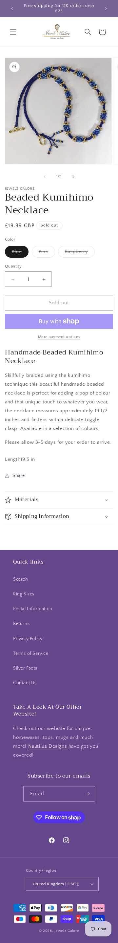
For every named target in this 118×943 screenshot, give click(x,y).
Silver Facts (25, 668)
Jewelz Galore (66, 931)
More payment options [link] (59, 337)
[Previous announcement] (12, 8)
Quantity (13, 266)
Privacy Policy (27, 638)
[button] (13, 32)
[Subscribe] (87, 794)
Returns (21, 623)
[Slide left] (44, 176)
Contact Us (25, 683)
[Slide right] (73, 176)
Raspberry (80, 253)
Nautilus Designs (48, 746)
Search (20, 579)
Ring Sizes (23, 594)
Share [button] (18, 475)
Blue (20, 253)
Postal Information (32, 608)
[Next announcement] (106, 8)
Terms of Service (31, 653)
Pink (47, 253)
